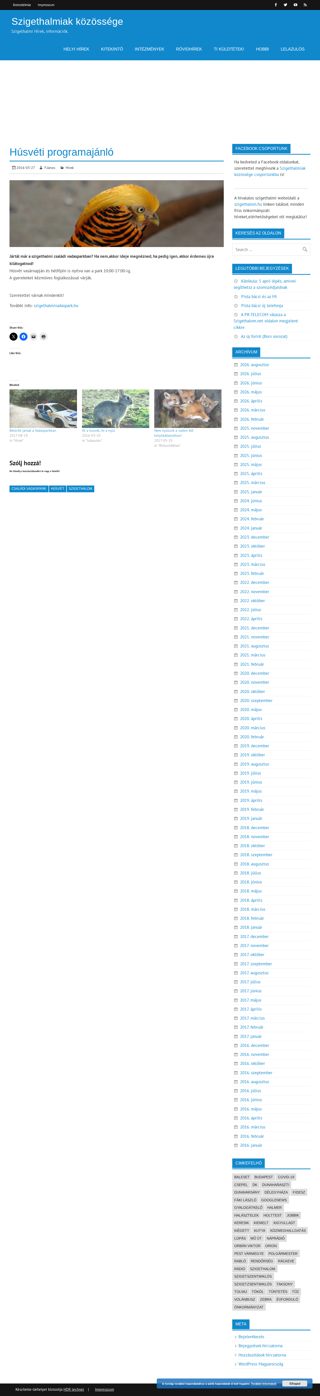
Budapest (263, 1177)
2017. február (252, 1027)
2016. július (250, 1090)
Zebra (266, 1299)
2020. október (252, 691)
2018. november (254, 836)
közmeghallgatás (288, 1231)
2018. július (250, 873)
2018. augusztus (254, 864)
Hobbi (262, 49)
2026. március (252, 410)
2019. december (254, 746)
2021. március (252, 655)
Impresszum (46, 5)
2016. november (254, 1054)
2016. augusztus (254, 1081)
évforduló (287, 1299)
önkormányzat (249, 1307)
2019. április (251, 800)
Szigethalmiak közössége (67, 21)
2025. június (251, 455)
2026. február (252, 419)
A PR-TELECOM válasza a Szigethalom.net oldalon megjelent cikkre (266, 321)
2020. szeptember (256, 700)
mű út (256, 1238)
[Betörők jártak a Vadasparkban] (43, 408)
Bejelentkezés (251, 1336)
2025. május (251, 464)
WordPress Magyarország (260, 1364)
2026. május (251, 392)
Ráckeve (286, 1261)
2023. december (254, 537)
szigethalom (80, 489)
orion (271, 1246)
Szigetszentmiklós (253, 1276)
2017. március (252, 1018)
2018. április (251, 900)
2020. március (252, 728)
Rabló (240, 1261)
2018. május (251, 891)
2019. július (250, 773)
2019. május (251, 791)
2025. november (254, 428)
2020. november (254, 682)
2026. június (251, 383)
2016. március (252, 1127)
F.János (49, 167)
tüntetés (278, 1292)
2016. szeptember (256, 1072)
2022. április (251, 618)
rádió (239, 1269)
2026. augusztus (254, 364)
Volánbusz (244, 1299)
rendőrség (262, 1261)
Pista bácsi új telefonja (262, 305)
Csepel (241, 1185)
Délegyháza (276, 1192)
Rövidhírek (189, 49)
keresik (241, 1223)
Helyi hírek (76, 49)
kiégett (241, 1231)
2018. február (252, 918)
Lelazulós (292, 49)
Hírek (70, 167)
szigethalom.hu (248, 204)
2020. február (252, 737)
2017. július (250, 982)
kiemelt (261, 1223)
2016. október (252, 1063)
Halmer (274, 1208)
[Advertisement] (160, 98)
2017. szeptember (256, 964)
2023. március (252, 564)
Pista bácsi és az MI (259, 296)
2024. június (251, 501)
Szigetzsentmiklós (253, 1284)
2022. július (250, 609)
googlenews (274, 1200)
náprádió (276, 1238)
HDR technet (74, 1389)
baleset (242, 1177)
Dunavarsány (247, 1192)
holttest (273, 1215)
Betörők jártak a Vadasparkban (33, 430)
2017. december (254, 936)
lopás (240, 1238)
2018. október (252, 845)
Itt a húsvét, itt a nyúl (98, 430)
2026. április (251, 401)
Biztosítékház (22, 5)
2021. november (254, 637)
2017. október (252, 954)
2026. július (250, 373)
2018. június (251, 882)
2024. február (252, 519)
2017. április (251, 1009)
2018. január (251, 927)
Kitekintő (112, 49)
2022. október (252, 600)
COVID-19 (286, 1177)
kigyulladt (284, 1223)
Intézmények (149, 49)
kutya (259, 1231)
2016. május (251, 1109)
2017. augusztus (254, 973)
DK (254, 1185)
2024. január (251, 528)
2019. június (251, 782)
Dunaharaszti (275, 1185)
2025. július (250, 446)
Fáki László (245, 1200)
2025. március (252, 482)
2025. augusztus (254, 437)
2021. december (254, 628)
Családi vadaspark (29, 489)
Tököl (258, 1292)
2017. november (254, 945)
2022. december (254, 582)
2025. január (251, 492)
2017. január (251, 1036)
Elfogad (295, 1383)
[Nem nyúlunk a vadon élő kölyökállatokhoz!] (188, 408)
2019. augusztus (254, 764)
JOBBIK (293, 1215)
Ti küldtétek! (229, 49)
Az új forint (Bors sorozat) (264, 336)
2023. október (252, 546)
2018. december (254, 827)
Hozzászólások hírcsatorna (262, 1355)
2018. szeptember (256, 854)
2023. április (251, 555)
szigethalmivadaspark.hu (56, 305)
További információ (263, 1383)
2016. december (254, 1045)
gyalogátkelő (248, 1208)
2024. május (251, 510)
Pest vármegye (249, 1254)
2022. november (254, 591)
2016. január (251, 1145)
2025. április (251, 473)
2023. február (252, 573)
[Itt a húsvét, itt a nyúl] (115, 408)
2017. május (250, 1000)
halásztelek (246, 1215)
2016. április (251, 1118)
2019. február (252, 809)
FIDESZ (299, 1192)
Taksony (284, 1284)
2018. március (252, 909)
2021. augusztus (254, 646)
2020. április (251, 718)
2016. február (252, 1136)
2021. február (252, 664)
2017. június (251, 991)
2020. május (251, 709)
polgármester (283, 1254)
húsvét (57, 489)
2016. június (251, 1099)
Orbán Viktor (247, 1246)
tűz (295, 1292)
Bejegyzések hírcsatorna (260, 1345)
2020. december (254, 673)
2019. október (252, 755)
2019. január (251, 818)
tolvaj (240, 1292)
